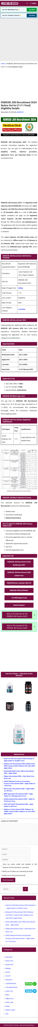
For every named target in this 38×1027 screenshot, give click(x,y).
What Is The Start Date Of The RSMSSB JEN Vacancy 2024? (17, 615)
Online (20, 288)
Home (3, 64)
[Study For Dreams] (10, 3)
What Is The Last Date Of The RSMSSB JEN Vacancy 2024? (17, 627)
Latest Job (9, 991)
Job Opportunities (11, 987)
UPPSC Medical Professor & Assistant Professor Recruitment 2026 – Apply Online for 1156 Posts (19, 784)
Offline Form (9, 999)
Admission (9, 957)
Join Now (32, 10)
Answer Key (9, 964)
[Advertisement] (19, 41)
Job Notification (10, 983)
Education (8, 980)
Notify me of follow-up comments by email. (17, 871)
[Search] (25, 889)
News (7, 995)
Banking (8, 968)
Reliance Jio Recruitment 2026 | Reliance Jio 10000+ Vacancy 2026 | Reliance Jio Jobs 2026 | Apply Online (19, 811)
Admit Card (9, 961)
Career (7, 972)
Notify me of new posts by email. (14, 875)
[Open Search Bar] (27, 3)
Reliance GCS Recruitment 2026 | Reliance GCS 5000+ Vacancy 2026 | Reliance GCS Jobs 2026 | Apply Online (19, 766)
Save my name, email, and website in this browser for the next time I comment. (20, 865)
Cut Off (7, 976)
